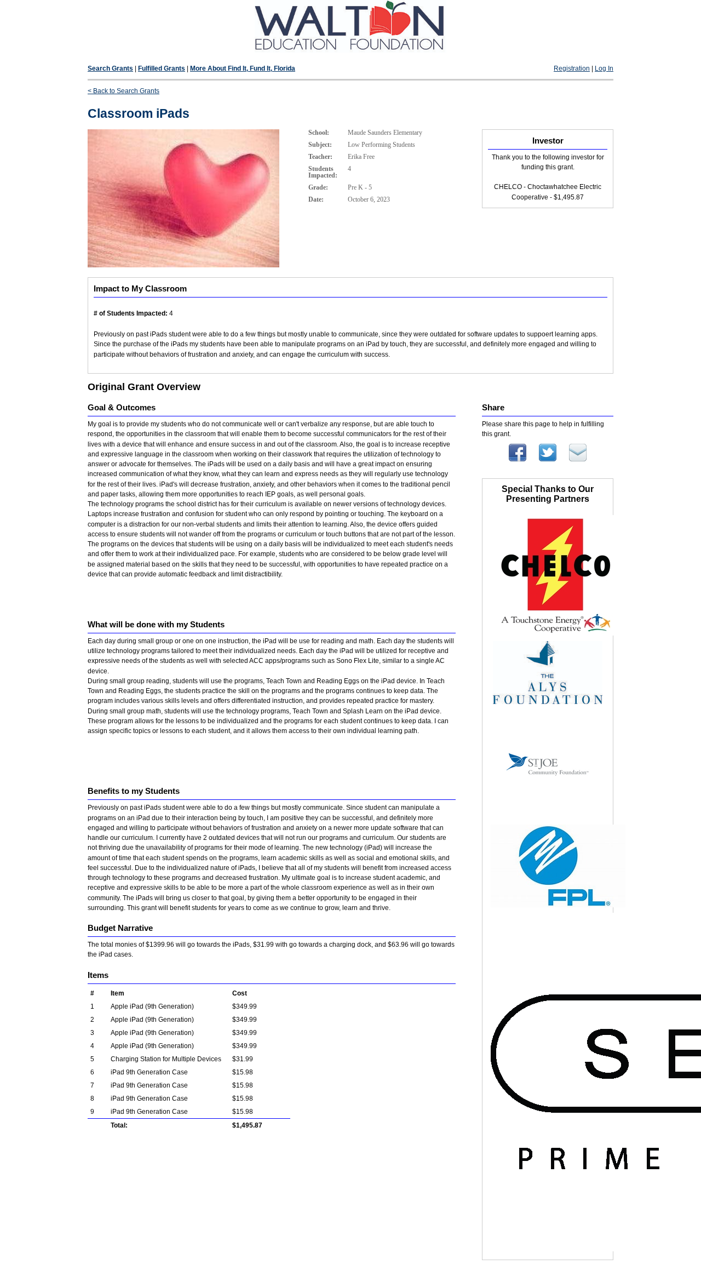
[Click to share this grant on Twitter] (547, 459)
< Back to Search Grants (123, 91)
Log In (604, 68)
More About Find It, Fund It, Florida (242, 68)
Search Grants (110, 68)
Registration (572, 68)
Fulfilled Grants (161, 68)
